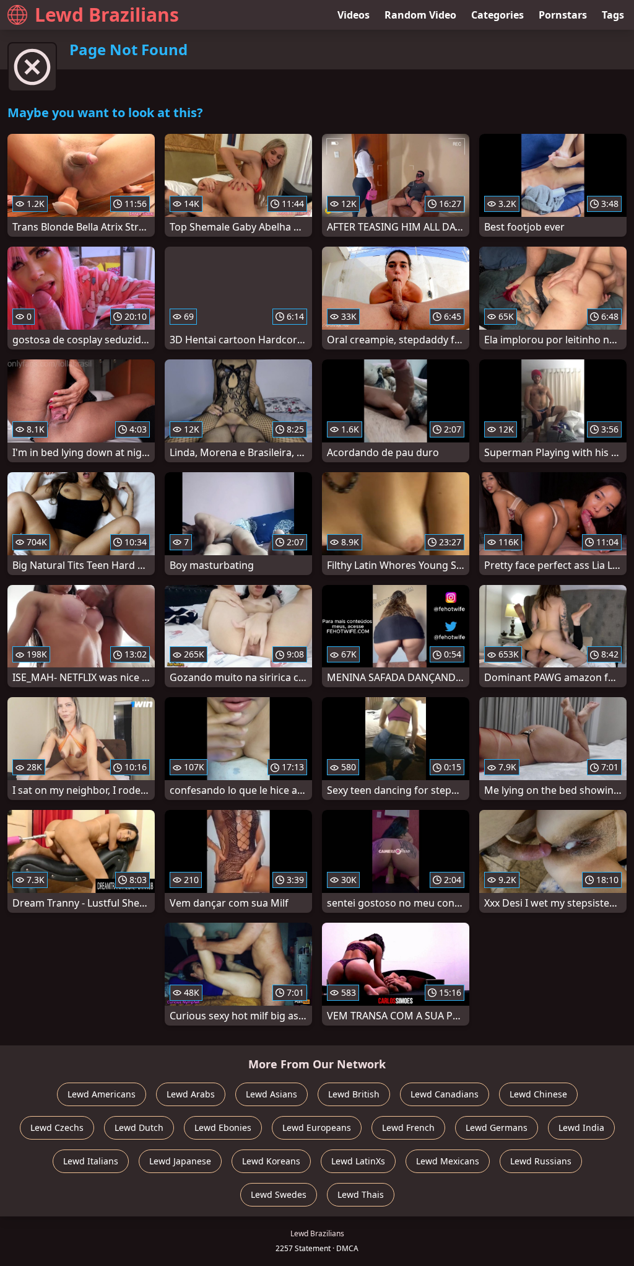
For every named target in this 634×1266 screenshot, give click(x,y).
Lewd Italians (90, 1161)
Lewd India (581, 1127)
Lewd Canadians (444, 1094)
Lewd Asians (271, 1094)
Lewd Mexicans (447, 1161)
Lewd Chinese (538, 1094)
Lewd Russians (540, 1161)
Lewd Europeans (316, 1127)
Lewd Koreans (271, 1161)
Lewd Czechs (57, 1127)
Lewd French (408, 1127)
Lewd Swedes (278, 1194)
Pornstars (563, 15)
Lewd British (354, 1094)
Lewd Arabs (191, 1094)
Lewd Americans (101, 1094)
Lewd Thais (360, 1194)
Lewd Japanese (180, 1161)
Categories (497, 15)
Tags (613, 15)
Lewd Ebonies (222, 1127)
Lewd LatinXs (358, 1161)
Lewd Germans (497, 1127)
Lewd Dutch (139, 1127)
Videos (353, 15)
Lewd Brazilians (107, 14)
